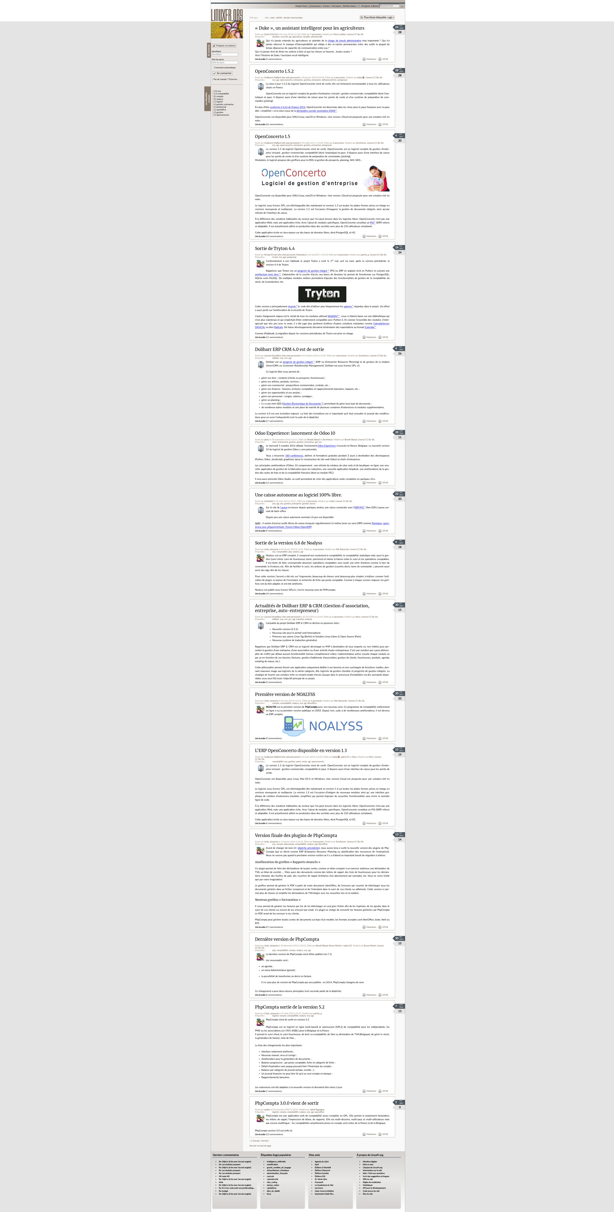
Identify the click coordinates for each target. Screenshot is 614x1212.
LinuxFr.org (227, 22)
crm (286, 358)
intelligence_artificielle (276, 1162)
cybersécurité (272, 1179)
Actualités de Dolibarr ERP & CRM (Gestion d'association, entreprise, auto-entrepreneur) (312, 608)
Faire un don (368, 1164)
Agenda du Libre (322, 1162)
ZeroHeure (361, 143)
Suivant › (257, 1141)
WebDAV (333, 316)
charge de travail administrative (344, 41)
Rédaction (349, 6)
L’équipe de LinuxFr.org (372, 1167)
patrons (348, 306)
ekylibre (276, 37)
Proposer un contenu (225, 46)
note (272, 18)
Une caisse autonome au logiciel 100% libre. (298, 495)
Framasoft (319, 1182)
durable (306, 37)
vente (304, 762)
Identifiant (216, 51)
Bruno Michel (335, 946)
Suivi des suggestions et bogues (376, 1176)
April (317, 1164)
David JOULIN (270, 34)
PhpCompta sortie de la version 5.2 (289, 1007)
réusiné (292, 306)
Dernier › (265, 1141)
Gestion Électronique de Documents (302, 404)
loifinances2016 (329, 80)
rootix (332, 501)
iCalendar (369, 327)
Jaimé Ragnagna (317, 1110)
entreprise (298, 80)
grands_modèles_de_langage (279, 1167)
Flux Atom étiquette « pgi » (379, 17)
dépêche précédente (308, 848)
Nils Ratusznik (342, 549)
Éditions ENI (320, 1176)
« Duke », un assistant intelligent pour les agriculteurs (309, 28)
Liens (326, 6)
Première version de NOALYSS (285, 694)
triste (221, 1182)
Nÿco (357, 617)
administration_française (277, 1173)
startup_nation (273, 1185)
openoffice (221, 110)
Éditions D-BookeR (323, 1167)
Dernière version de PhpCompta (287, 939)
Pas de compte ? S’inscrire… (226, 79)
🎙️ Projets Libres (368, 6)
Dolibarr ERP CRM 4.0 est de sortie (289, 349)
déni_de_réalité (273, 1191)
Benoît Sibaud (313, 440)
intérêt (279, 18)
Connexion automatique (225, 68)
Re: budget (223, 1191)
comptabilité (223, 94)
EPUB (385, 59)
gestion (219, 112)
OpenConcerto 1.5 (272, 136)
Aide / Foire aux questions (374, 1173)
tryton (275, 257)
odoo (274, 442)
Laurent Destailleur (273, 356)
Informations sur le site (372, 1170)
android (308, 619)
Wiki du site (368, 1179)
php (290, 552)
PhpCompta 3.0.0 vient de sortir (287, 1103)
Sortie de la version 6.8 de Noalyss (288, 543)
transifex (300, 619)
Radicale (278, 327)
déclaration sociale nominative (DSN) (316, 111)
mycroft (284, 37)
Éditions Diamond (322, 1170)
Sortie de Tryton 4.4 (275, 248)
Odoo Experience (327, 446)
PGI (372, 223)
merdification (272, 1164)
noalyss (219, 99)
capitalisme (271, 1188)
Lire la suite (260, 59)
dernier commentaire (293, 18)
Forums (336, 6)
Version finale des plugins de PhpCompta (296, 835)
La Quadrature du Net (324, 1185)
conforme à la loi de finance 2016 (287, 107)
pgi (290, 37)
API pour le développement (374, 1188)
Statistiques (368, 1185)
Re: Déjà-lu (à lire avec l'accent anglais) (235, 1162)
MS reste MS (224, 1176)
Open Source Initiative (324, 1191)
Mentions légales (370, 1162)
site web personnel (290, 78)
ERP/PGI (359, 507)
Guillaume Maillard (272, 78)
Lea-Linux (319, 1188)
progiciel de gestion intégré (312, 271)
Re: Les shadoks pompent (229, 1164)
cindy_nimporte (271, 549)
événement (283, 442)
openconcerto (222, 115)
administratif (316, 37)
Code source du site (371, 1191)
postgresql (221, 107)
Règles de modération (372, 1182)
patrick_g (365, 255)
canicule (270, 1176)
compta (219, 96)
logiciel (219, 102)
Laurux (283, 507)
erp (219, 91)
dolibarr (275, 358)
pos (274, 504)
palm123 (345, 757)
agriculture (297, 37)
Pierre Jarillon (339, 34)
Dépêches (301, 6)
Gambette (268, 501)
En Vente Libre (321, 1179)
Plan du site (368, 1194)
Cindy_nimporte (271, 1013)
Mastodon (300, 255)
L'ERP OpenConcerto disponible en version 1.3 (301, 750)
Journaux (315, 6)
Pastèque (377, 523)
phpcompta (289, 844)
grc (290, 619)
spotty (267, 1110)
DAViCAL (260, 327)
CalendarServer (381, 323)
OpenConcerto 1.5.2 (274, 71)
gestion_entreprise (225, 104)
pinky (266, 440)
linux (269, 1194)
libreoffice (312, 703)
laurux (312, 504)
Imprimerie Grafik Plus (324, 1194)
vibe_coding (272, 1182)
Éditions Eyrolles (322, 1173)
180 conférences (294, 456)
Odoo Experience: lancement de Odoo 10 (295, 433)
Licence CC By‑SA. (355, 34)
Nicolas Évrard (270, 255)
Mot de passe (218, 59)
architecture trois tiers (267, 274)
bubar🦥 (361, 78)
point (298, 762)
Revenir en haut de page (260, 1146)
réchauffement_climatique (278, 1170)
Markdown (371, 59)
